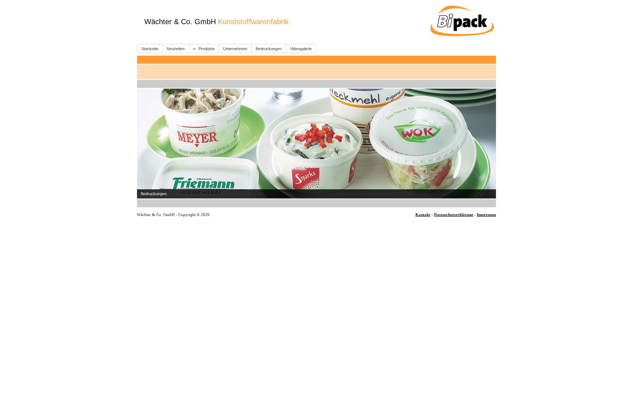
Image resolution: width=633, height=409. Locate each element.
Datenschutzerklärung (453, 214)
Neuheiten (176, 49)
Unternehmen (235, 49)
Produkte (207, 49)
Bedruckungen (269, 49)
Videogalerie (301, 49)
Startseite (149, 49)
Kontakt (422, 214)
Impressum (486, 214)
